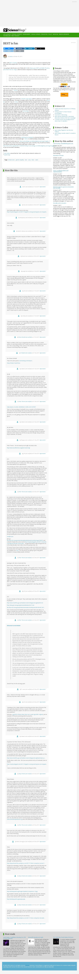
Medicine (55, 34)
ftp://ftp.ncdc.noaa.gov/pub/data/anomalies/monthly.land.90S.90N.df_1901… (26, 607)
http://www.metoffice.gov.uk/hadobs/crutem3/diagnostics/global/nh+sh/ (25, 603)
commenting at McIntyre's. (25, 360)
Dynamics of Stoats (58, 155)
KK (26, 68)
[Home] (15, 30)
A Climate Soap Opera (26, 98)
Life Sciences (7, 34)
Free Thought (15, 35)
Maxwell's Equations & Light (35, 937)
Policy (50, 34)
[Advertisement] (39, 13)
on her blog (25, 111)
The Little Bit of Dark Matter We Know (63, 937)
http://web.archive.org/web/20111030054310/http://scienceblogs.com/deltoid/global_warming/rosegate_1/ (29, 146)
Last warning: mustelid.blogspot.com (63, 143)
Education (44, 34)
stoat (10, 56)
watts (36, 160)
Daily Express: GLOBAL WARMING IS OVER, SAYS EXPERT (21, 407)
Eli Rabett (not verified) (25, 353)
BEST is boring (13, 62)
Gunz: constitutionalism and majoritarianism (60, 171)
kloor (33, 160)
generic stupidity (20, 160)
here (17, 550)
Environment (27, 34)
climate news (11, 160)
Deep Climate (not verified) (25, 773)
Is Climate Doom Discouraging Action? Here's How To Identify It (64, 120)
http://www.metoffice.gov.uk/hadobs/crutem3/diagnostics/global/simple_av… (26, 758)
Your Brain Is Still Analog (61, 115)
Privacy (27, 965)
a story (16, 102)
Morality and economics (59, 203)
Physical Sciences (16, 34)
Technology (7, 35)
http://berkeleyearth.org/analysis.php (16, 899)
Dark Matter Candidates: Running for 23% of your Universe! (14, 938)
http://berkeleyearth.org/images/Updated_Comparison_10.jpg (22, 891)
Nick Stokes (7, 153)
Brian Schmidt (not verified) (25, 337)
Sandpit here (10, 536)
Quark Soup (7, 155)
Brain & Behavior (64, 34)
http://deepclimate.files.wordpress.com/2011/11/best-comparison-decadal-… (26, 918)
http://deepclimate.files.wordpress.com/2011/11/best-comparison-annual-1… (26, 863)
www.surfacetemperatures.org (14, 819)
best (26, 160)
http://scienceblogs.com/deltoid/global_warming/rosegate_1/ (35, 141)
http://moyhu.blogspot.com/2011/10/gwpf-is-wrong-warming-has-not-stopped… (27, 212)
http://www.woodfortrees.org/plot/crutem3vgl (18, 448)
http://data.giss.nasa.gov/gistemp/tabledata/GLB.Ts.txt (20, 605)
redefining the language (27, 137)
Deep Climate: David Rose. (13, 363)
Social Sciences (35, 34)
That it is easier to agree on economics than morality (63, 187)
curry (29, 160)
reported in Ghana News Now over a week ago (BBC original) (27, 714)
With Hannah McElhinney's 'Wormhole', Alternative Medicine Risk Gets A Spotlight (65, 117)
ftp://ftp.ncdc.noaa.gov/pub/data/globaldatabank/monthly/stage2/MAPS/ (25, 540)
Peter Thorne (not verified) (25, 401)
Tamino (15, 90)
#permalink (42, 186)
